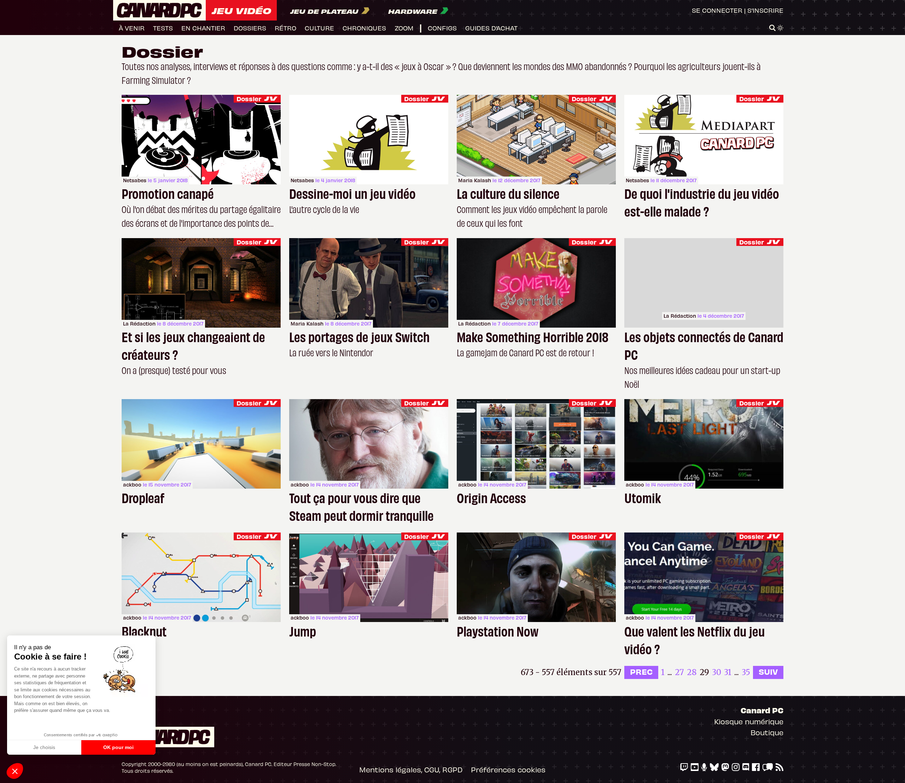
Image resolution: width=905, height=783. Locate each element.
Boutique (767, 732)
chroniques (364, 27)
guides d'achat (491, 27)
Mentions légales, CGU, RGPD (410, 769)
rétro (285, 27)
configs (442, 27)
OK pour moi (118, 747)
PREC (641, 671)
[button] (14, 770)
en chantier (203, 27)
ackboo (132, 485)
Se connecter (717, 10)
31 (727, 672)
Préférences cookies (508, 769)
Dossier (249, 98)
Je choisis (44, 747)
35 (746, 672)
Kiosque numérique (748, 721)
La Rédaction (139, 324)
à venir (132, 27)
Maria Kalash (474, 180)
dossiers (250, 27)
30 (716, 672)
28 (692, 672)
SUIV (768, 671)
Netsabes (134, 180)
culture (319, 27)
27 (679, 672)
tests (163, 27)
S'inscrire (765, 10)
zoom (404, 27)
